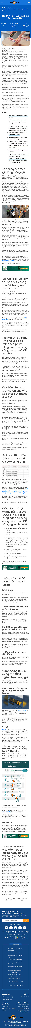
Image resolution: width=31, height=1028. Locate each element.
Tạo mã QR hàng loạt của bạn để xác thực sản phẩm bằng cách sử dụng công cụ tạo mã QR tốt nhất (18, 128)
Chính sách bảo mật (23, 1010)
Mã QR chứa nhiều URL (14, 953)
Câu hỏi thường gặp (7, 996)
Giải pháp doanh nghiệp (8, 1008)
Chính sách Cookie (24, 1012)
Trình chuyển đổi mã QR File (15, 985)
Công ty (5, 1003)
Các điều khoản (23, 1003)
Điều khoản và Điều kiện (22, 1004)
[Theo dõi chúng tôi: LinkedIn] (6, 927)
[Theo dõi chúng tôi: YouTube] (11, 927)
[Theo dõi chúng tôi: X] (24, 927)
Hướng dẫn (6, 994)
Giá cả (4, 1010)
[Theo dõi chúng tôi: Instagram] (15, 927)
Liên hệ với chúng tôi (7, 998)
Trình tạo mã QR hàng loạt (15, 959)
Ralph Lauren (22, 710)
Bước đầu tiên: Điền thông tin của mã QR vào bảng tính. (18, 138)
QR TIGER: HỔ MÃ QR (16, 528)
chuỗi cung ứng (6, 812)
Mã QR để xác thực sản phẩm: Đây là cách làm (15, 10)
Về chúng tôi (5, 1004)
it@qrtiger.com (25, 996)
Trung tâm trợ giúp (7, 999)
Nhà (3, 7)
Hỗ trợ (26, 994)
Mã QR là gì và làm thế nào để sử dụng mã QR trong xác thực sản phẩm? (18, 122)
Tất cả (4, 730)
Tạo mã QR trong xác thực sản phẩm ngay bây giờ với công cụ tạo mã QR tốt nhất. (18, 160)
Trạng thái (5, 1006)
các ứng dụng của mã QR (9, 260)
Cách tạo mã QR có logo (14, 974)
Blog (8, 7)
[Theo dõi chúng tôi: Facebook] (20, 927)
